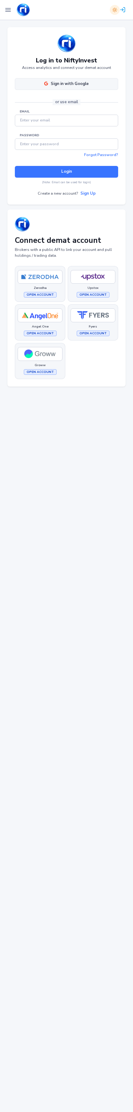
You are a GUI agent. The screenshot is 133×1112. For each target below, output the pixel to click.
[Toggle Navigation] (8, 9)
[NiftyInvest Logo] (23, 10)
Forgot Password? (101, 155)
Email (25, 111)
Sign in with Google (70, 84)
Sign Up (88, 193)
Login (66, 171)
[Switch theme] (115, 10)
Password (29, 135)
